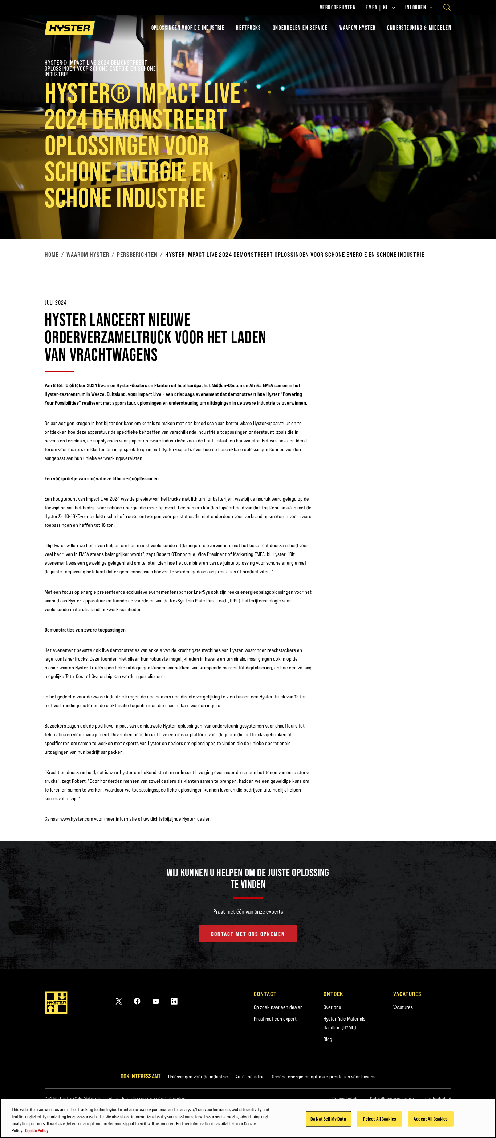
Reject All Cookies (379, 1119)
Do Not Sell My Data (328, 1119)
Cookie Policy (37, 1130)
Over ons (332, 1007)
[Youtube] (155, 1001)
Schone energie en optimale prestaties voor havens (323, 1076)
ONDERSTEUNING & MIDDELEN (419, 27)
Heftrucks (248, 27)
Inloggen (415, 8)
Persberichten (137, 254)
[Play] (473, 216)
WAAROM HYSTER (357, 27)
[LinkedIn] (174, 1001)
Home (52, 254)
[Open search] (447, 7)
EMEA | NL (377, 8)
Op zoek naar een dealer (278, 1007)
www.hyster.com (76, 819)
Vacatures (403, 1007)
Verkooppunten (338, 8)
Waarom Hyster (87, 254)
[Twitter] (118, 1001)
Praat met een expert (275, 1019)
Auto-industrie (250, 1076)
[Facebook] (137, 1001)
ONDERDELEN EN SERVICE (300, 27)
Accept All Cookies (431, 1119)
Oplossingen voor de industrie (188, 27)
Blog (328, 1039)
